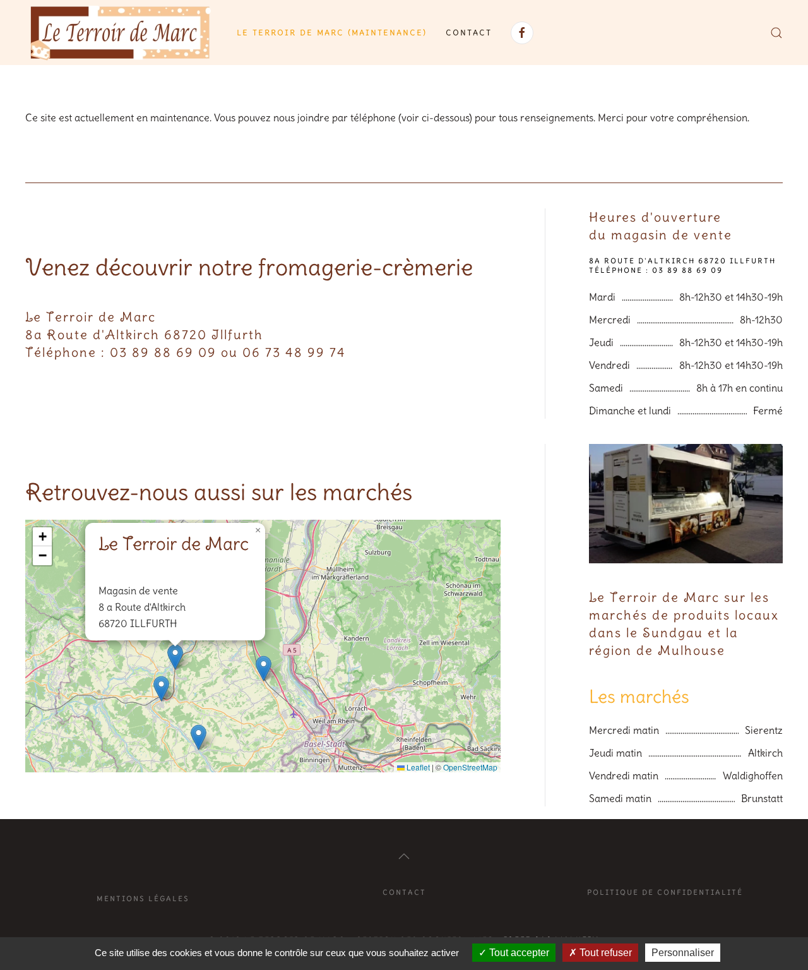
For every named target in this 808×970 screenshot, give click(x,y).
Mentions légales (143, 898)
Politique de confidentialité (665, 892)
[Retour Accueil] (121, 32)
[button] (776, 32)
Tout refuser (604, 952)
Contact (469, 32)
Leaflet (417, 767)
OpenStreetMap (470, 767)
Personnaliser (682, 952)
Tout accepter (518, 952)
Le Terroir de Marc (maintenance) (332, 32)
